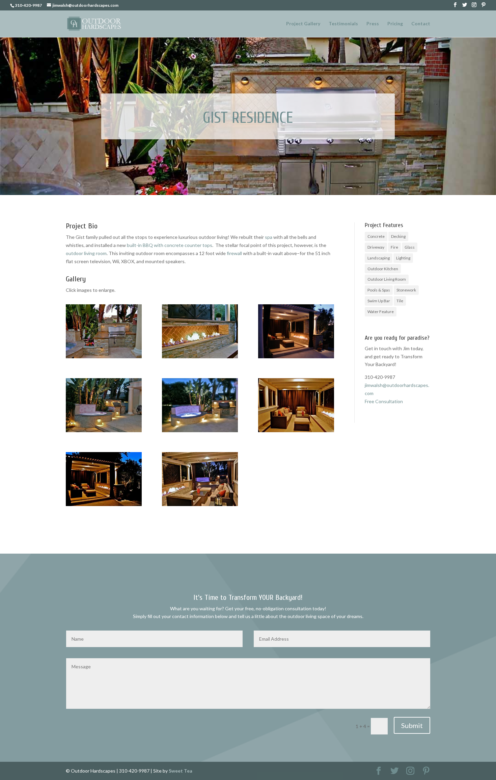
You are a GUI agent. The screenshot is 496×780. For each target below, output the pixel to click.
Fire (394, 247)
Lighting (403, 257)
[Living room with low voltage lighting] (104, 506)
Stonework (406, 289)
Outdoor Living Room (386, 279)
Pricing (395, 23)
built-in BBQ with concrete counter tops (169, 245)
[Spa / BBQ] (200, 432)
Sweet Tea (180, 771)
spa (268, 237)
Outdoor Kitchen (382, 268)
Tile (399, 300)
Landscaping (378, 257)
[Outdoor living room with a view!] (200, 506)
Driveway (375, 247)
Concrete (376, 236)
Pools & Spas (378, 289)
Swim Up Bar (378, 300)
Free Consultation (384, 401)
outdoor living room (86, 253)
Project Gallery (303, 23)
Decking (398, 236)
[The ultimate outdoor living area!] (296, 358)
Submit (412, 725)
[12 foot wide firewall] (200, 358)
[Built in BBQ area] (104, 358)
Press (372, 23)
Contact (420, 23)
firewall (234, 253)
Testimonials (343, 23)
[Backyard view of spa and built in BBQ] (104, 432)
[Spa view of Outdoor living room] (296, 432)
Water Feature (380, 311)
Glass (410, 247)
